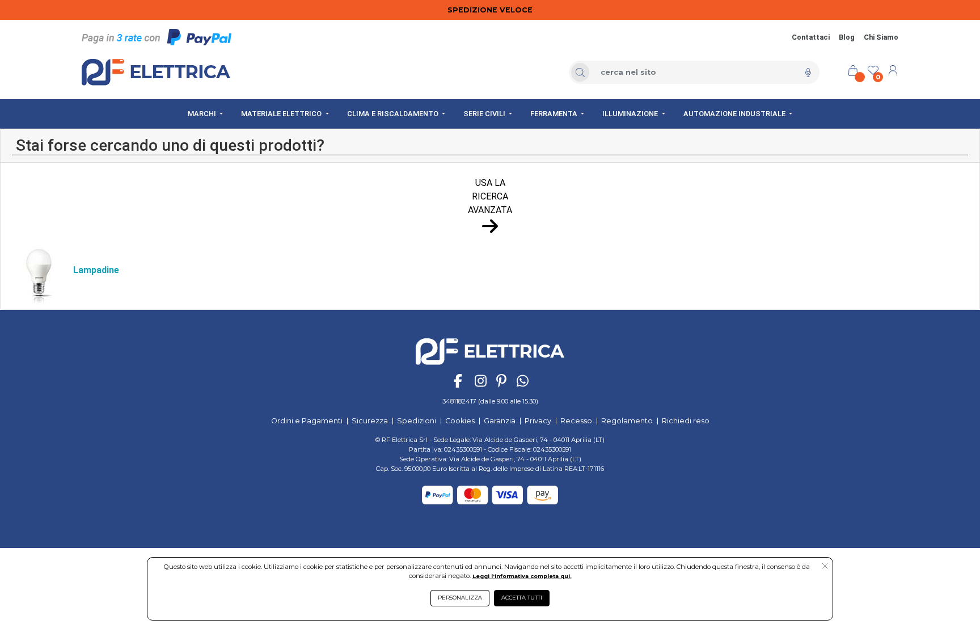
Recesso (576, 421)
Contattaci (811, 37)
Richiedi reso (685, 421)
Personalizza (460, 597)
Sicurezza (370, 421)
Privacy (538, 421)
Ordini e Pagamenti (307, 421)
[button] (825, 566)
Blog (847, 37)
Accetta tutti (521, 597)
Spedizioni (416, 421)
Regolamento (627, 421)
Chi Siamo (881, 37)
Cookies (460, 421)
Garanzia (500, 421)
